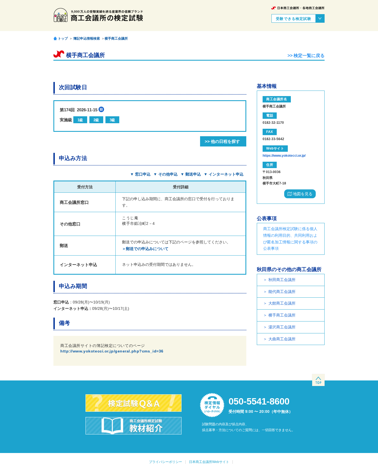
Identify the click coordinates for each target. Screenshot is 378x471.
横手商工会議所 (116, 38)
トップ (63, 38)
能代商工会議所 (282, 291)
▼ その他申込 (165, 174)
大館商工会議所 (282, 303)
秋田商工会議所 (282, 279)
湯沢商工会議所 (282, 327)
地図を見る (302, 194)
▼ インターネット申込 (224, 174)
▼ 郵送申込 (190, 174)
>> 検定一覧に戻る (306, 55)
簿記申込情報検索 (86, 38)
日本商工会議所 (298, 8)
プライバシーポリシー (165, 462)
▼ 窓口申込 (140, 174)
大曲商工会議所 (282, 339)
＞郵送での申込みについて (145, 248)
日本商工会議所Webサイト (209, 462)
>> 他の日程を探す (222, 141)
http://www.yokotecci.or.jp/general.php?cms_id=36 (112, 351)
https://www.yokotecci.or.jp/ (284, 156)
